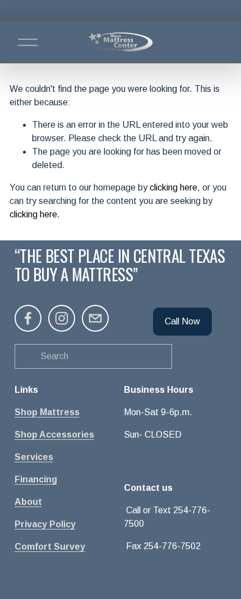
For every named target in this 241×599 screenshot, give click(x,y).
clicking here (173, 187)
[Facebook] (28, 318)
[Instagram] (61, 318)
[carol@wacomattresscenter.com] (95, 318)
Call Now (182, 321)
